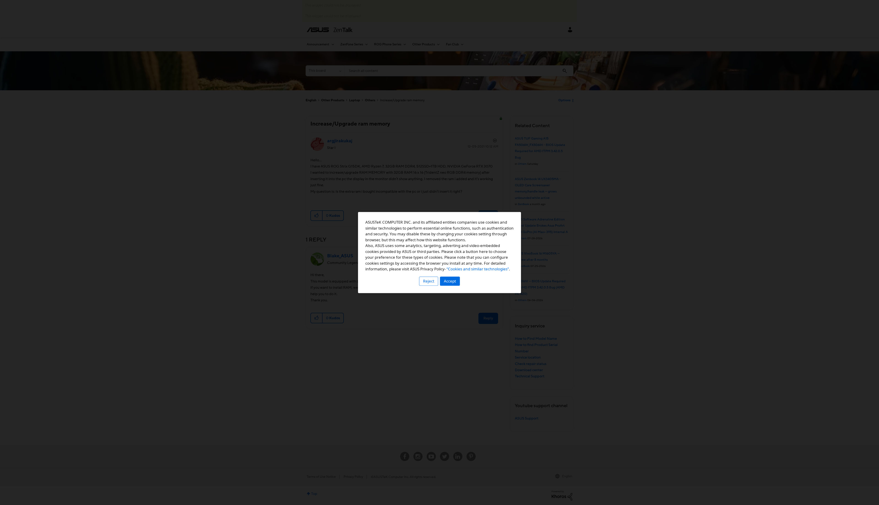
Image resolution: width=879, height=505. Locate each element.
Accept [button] (450, 281)
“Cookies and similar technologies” (478, 269)
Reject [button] (428, 281)
